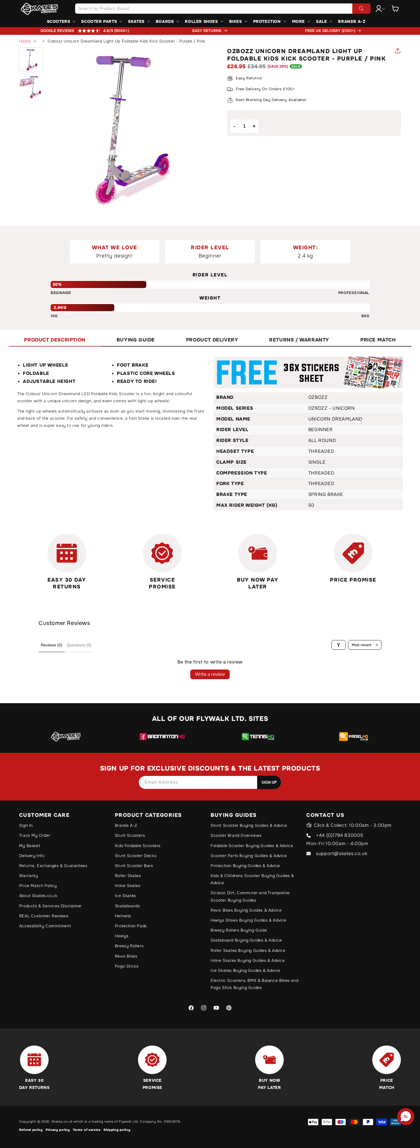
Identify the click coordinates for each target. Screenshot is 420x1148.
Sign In (26, 825)
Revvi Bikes (126, 956)
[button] (395, 8)
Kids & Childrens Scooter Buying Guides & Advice (252, 879)
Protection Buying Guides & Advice (245, 865)
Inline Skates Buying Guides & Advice (248, 960)
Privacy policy (58, 1130)
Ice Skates (125, 895)
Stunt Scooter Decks (135, 855)
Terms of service (87, 1130)
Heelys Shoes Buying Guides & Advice (248, 920)
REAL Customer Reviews (44, 915)
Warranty (28, 875)
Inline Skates (128, 885)
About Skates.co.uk (38, 895)
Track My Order (34, 835)
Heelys (122, 935)
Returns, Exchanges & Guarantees (53, 865)
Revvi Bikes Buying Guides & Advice (246, 910)
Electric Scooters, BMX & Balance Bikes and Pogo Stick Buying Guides (254, 984)
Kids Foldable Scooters (138, 845)
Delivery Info (32, 855)
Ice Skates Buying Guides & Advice (245, 970)
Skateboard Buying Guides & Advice (246, 940)
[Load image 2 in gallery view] (31, 87)
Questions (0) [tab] (79, 645)
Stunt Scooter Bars (134, 865)
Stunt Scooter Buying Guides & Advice (249, 825)
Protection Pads (131, 925)
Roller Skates (128, 875)
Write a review (210, 674)
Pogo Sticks (127, 966)
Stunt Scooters (130, 835)
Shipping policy (117, 1130)
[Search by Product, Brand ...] (361, 8)
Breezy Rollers (129, 945)
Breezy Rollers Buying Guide (239, 930)
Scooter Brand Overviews (236, 835)
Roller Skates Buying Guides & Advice (248, 950)
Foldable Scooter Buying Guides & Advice (252, 845)
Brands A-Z (126, 825)
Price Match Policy (38, 885)
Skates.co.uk (62, 1121)
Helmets (123, 915)
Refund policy (31, 1130)
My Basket (29, 845)
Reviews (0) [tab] (51, 645)
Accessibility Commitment (45, 925)
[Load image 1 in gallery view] (31, 60)
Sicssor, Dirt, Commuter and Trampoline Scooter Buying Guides (250, 896)
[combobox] (223, 8)
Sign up (269, 782)
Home (25, 41)
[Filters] (338, 645)
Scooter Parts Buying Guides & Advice (249, 855)
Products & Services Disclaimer (50, 905)
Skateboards (127, 905)
